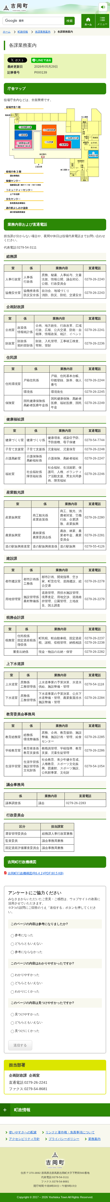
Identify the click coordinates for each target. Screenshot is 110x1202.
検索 (70, 21)
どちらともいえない (28, 943)
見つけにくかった (27, 1031)
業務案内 (94, 1139)
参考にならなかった (28, 952)
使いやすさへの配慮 (23, 1132)
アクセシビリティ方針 (24, 1139)
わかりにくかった (27, 991)
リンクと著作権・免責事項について (70, 1132)
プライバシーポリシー (64, 1139)
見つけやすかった (27, 1014)
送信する (20, 1045)
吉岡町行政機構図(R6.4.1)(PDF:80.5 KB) (35, 873)
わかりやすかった (27, 975)
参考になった (24, 935)
